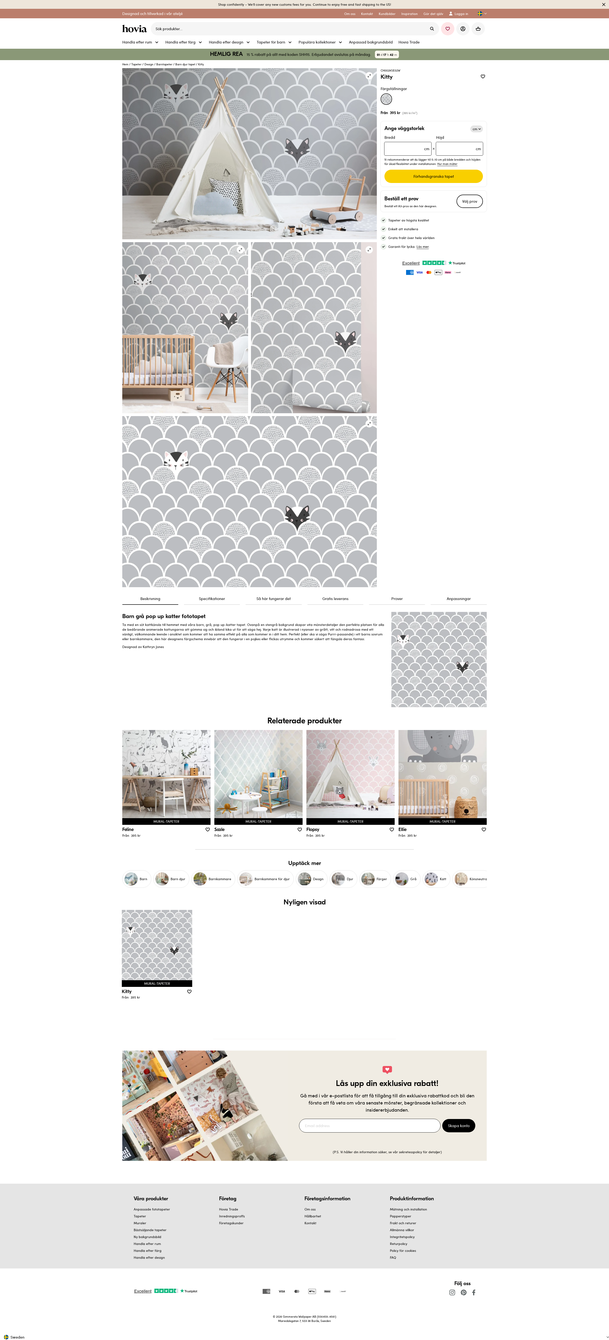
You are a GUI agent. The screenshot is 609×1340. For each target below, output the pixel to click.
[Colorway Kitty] (386, 99)
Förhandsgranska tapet (433, 176)
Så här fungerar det (273, 598)
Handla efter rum (147, 1243)
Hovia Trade (228, 1209)
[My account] (463, 28)
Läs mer (423, 246)
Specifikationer (212, 598)
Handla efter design (149, 1257)
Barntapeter (164, 64)
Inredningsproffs (232, 1216)
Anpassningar (459, 598)
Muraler (140, 1223)
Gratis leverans (335, 598)
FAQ (393, 1257)
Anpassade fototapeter (152, 1209)
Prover (397, 598)
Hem (125, 64)
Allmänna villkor (402, 1230)
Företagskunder (231, 1223)
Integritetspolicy (402, 1236)
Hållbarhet (312, 1216)
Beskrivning (150, 598)
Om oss (310, 1209)
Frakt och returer (403, 1223)
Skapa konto (459, 1125)
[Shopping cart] (478, 28)
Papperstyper (400, 1216)
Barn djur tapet (185, 64)
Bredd (406, 143)
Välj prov (469, 201)
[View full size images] (369, 76)
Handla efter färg (148, 1250)
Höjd (458, 143)
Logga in (461, 13)
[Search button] (432, 28)
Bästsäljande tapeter (150, 1230)
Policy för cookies (403, 1250)
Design (148, 64)
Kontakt (310, 1223)
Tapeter (136, 64)
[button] (480, 13)
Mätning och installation (408, 1209)
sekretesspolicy (410, 1152)
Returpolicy (398, 1243)
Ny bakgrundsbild (147, 1236)
